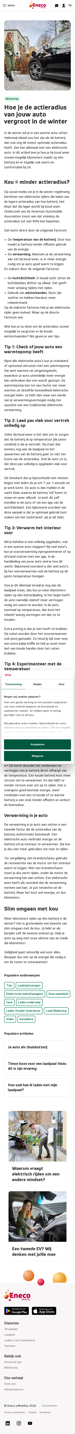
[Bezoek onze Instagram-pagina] (18, 1423)
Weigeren (37, 755)
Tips (9, 985)
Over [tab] (62, 684)
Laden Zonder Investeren (23, 1010)
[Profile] (64, 6)
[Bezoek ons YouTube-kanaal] (30, 1423)
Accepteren (38, 744)
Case (9, 1002)
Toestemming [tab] (13, 684)
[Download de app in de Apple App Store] (44, 1311)
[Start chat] (57, 6)
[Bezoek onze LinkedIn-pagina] (7, 1423)
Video (10, 1019)
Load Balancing (56, 1010)
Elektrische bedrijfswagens (24, 993)
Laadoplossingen (29, 985)
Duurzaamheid (58, 993)
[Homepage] (37, 5)
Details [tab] (37, 684)
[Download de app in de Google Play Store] (16, 1311)
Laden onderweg (29, 1002)
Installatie (26, 1019)
